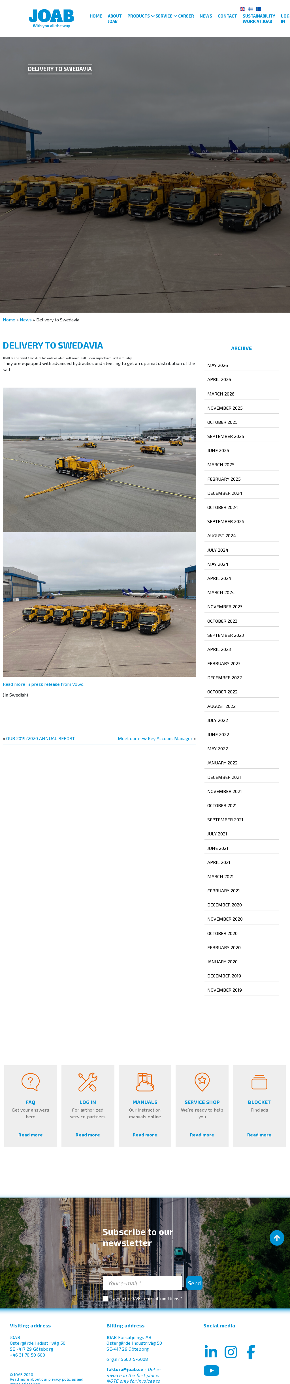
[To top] (277, 1238)
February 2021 (223, 890)
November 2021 (224, 791)
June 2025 (218, 450)
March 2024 (221, 592)
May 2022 (217, 748)
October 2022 (222, 691)
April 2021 (218, 862)
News (206, 15)
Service (163, 15)
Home (96, 15)
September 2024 (225, 521)
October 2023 (222, 621)
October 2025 (222, 422)
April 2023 (219, 649)
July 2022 (217, 720)
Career (186, 15)
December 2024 (224, 493)
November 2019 (224, 989)
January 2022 (222, 762)
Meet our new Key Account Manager (155, 738)
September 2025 (225, 436)
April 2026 (219, 379)
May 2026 (217, 365)
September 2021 (225, 819)
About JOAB (115, 18)
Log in (285, 18)
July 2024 (217, 550)
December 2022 (224, 677)
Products (138, 15)
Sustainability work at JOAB (259, 18)
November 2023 (224, 606)
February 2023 (223, 663)
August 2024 (221, 535)
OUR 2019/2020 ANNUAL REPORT (40, 738)
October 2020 (222, 933)
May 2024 (217, 564)
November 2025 (225, 408)
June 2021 (217, 848)
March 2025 (220, 464)
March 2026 (220, 393)
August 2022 (221, 706)
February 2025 (224, 479)
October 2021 (222, 805)
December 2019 (224, 975)
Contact (227, 15)
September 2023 (225, 635)
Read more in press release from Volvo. (43, 684)
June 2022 (218, 734)
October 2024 (222, 507)
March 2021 (220, 876)
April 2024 (219, 578)
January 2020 (222, 961)
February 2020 (224, 947)
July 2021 (217, 833)
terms (148, 1298)
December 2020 (224, 904)
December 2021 (224, 777)
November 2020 (225, 918)
